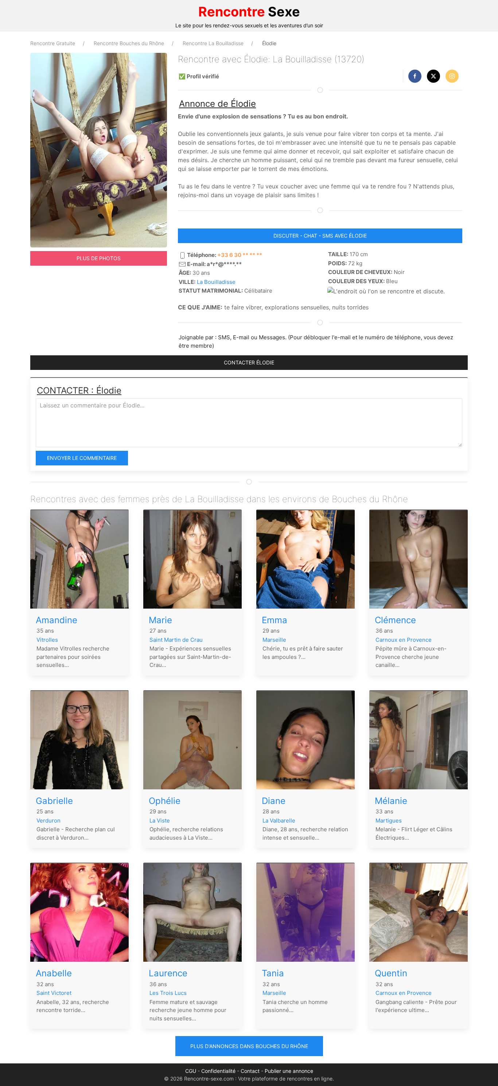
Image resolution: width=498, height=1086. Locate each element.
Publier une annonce (289, 1071)
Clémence (395, 620)
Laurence (168, 973)
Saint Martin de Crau (176, 639)
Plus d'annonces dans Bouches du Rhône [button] (249, 1046)
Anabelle (54, 973)
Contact (250, 1071)
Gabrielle (54, 801)
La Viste (159, 820)
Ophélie (164, 801)
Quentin (391, 973)
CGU (190, 1071)
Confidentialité (218, 1071)
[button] (414, 76)
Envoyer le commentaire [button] (82, 458)
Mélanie (391, 801)
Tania (273, 973)
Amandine (56, 620)
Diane (273, 801)
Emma (274, 620)
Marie (160, 620)
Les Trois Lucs (168, 992)
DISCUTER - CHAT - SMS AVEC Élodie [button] (320, 236)
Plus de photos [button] (99, 258)
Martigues (389, 820)
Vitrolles (47, 639)
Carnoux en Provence (404, 639)
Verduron (48, 820)
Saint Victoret (53, 992)
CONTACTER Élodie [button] (249, 362)
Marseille (274, 639)
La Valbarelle (278, 820)
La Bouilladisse (216, 281)
